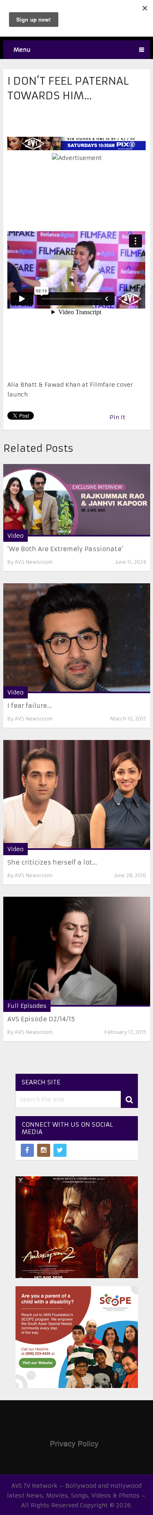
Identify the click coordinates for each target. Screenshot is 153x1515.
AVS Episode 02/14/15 (41, 1019)
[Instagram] (43, 1150)
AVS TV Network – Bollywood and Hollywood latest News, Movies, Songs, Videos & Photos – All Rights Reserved (76, 1495)
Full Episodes (27, 1005)
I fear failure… (29, 705)
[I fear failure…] (76, 638)
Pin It (117, 417)
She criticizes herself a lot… (52, 862)
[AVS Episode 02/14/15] (76, 952)
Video (15, 535)
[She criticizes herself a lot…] (76, 795)
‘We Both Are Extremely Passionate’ (65, 549)
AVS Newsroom (34, 562)
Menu (22, 49)
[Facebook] (27, 1150)
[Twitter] (60, 1150)
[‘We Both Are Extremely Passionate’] (76, 500)
